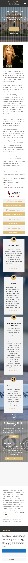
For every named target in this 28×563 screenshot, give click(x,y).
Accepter (14, 550)
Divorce (13, 284)
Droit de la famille (13, 245)
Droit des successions (13, 386)
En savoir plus (12, 268)
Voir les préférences (14, 559)
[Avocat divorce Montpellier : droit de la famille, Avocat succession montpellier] (14, 3)
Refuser (14, 555)
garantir (22, 502)
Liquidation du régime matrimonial (14, 324)
